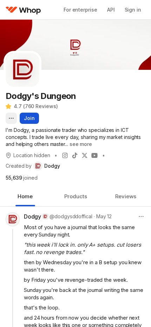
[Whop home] (23, 10)
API (111, 10)
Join (29, 118)
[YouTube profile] (94, 155)
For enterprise (80, 10)
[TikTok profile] (74, 155)
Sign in (133, 10)
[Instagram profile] (64, 155)
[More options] (11, 118)
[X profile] (84, 155)
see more (81, 144)
